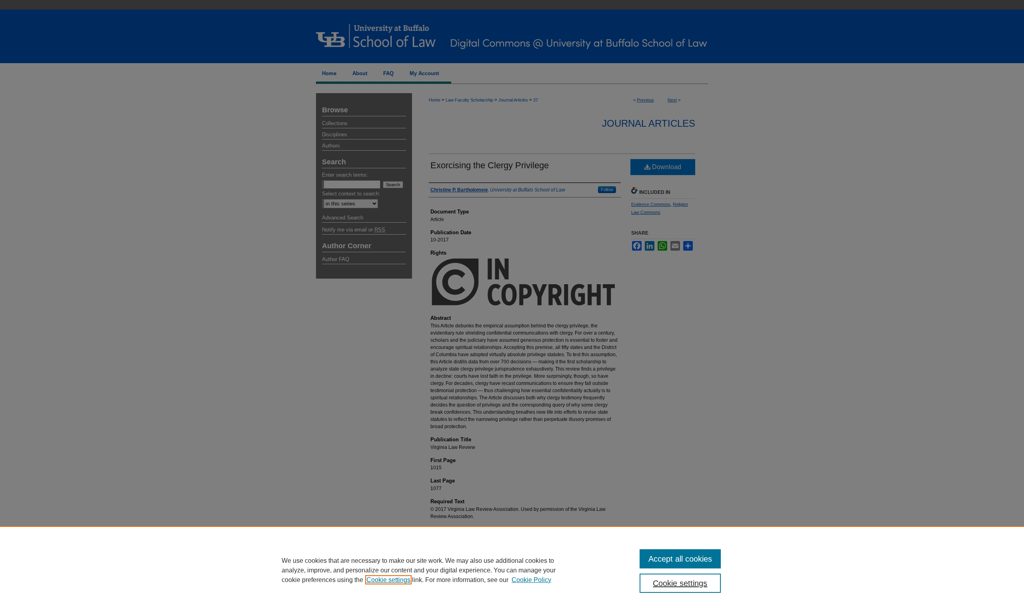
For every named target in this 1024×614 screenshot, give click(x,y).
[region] (512, 570)
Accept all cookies (680, 558)
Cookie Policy (531, 579)
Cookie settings (388, 579)
